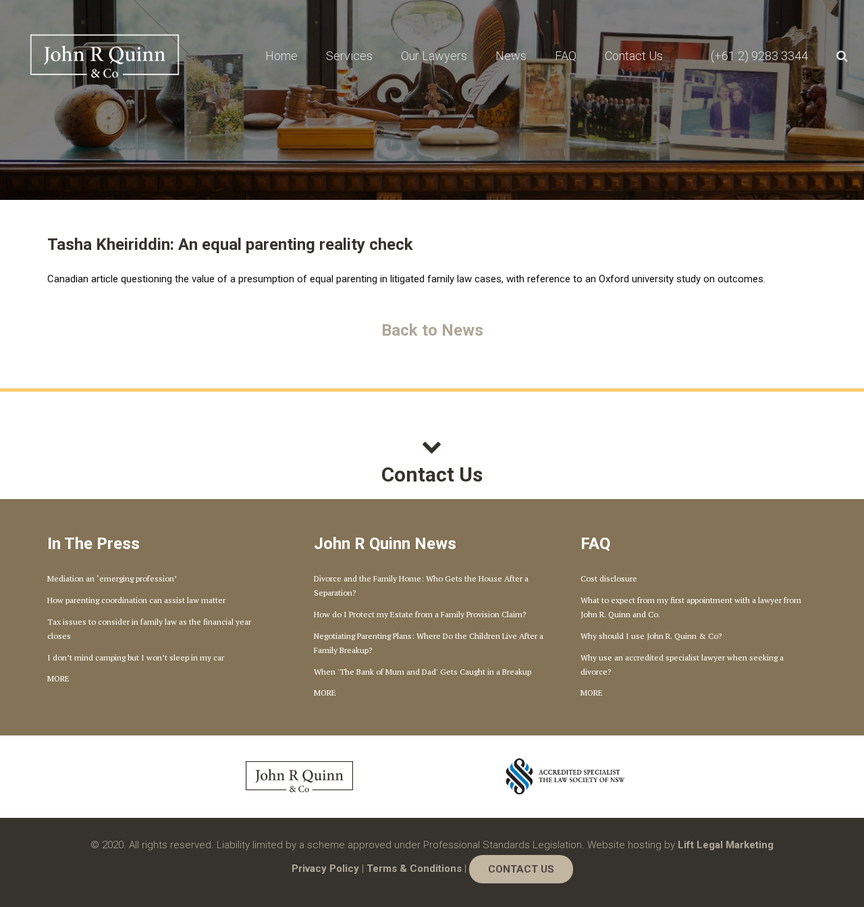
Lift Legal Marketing (726, 845)
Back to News (432, 330)
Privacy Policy (325, 868)
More (58, 678)
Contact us (521, 869)
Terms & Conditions (414, 868)
